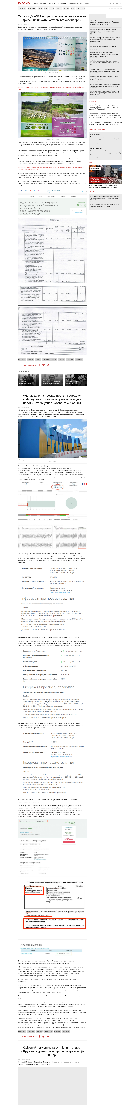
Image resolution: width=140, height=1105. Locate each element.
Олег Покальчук (95, 134)
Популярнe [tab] (114, 16)
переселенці (32, 8)
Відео (91, 162)
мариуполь (21, 1031)
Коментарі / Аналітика (75, 3)
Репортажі (52, 3)
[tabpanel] (105, 58)
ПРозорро (79, 359)
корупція (59, 8)
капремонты (48, 1031)
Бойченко (66, 1031)
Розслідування (62, 3)
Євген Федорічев (96, 148)
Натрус (37, 359)
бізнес (40, 8)
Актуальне (43, 3)
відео (72, 8)
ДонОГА (61, 359)
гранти (52, 8)
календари (21, 359)
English (87, 3)
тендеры (39, 1031)
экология (30, 359)
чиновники (70, 359)
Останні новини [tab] (97, 16)
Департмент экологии (49, 359)
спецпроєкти (80, 8)
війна (46, 8)
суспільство (22, 8)
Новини (35, 3)
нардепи (66, 8)
